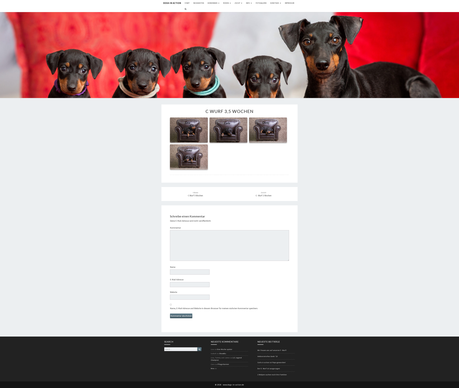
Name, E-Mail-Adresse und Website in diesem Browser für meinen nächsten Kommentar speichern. (214, 308)
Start (187, 3)
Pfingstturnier (223, 364)
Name (172, 267)
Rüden (226, 3)
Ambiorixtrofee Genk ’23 (267, 356)
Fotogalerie (261, 3)
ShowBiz (222, 353)
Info (248, 3)
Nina (212, 368)
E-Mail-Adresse (176, 279)
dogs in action (172, 2)
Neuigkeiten (198, 3)
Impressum (289, 3)
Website (173, 292)
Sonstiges (274, 3)
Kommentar (175, 227)
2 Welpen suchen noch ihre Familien (272, 375)
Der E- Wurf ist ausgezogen (268, 368)
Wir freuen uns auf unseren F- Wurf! (272, 350)
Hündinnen (212, 3)
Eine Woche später (224, 349)
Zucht (237, 3)
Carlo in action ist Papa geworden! (271, 362)
